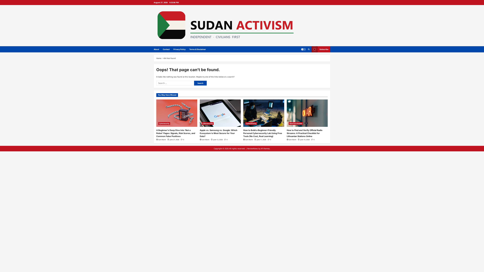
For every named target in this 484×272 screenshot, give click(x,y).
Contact (166, 49)
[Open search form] (309, 49)
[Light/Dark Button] (303, 49)
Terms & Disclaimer (197, 49)
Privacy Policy (179, 49)
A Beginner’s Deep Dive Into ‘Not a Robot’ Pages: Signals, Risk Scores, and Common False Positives (175, 133)
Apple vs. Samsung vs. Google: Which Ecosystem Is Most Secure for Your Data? (218, 133)
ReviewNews (252, 148)
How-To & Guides (295, 123)
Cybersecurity (164, 123)
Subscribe (324, 49)
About (156, 49)
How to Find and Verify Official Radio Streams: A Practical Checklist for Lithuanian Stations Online (304, 133)
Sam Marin (162, 140)
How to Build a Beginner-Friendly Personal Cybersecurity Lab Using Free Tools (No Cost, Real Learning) (262, 133)
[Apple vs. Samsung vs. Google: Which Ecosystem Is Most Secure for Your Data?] (220, 113)
